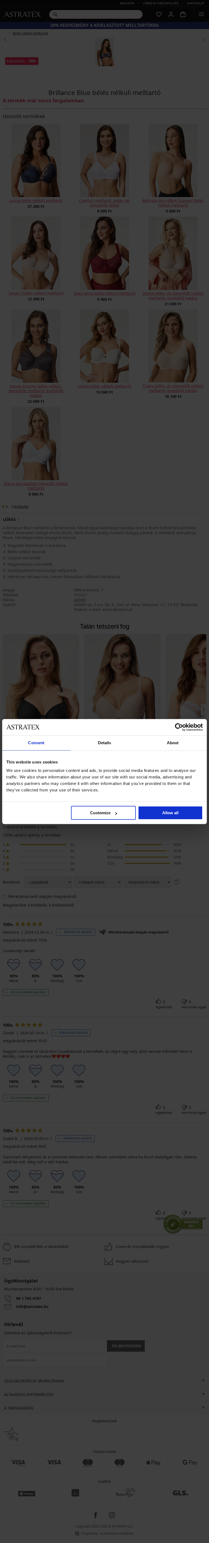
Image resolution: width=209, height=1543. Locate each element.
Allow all (170, 812)
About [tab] (173, 742)
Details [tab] (104, 742)
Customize (100, 812)
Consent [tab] (36, 742)
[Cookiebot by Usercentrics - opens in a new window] (179, 727)
